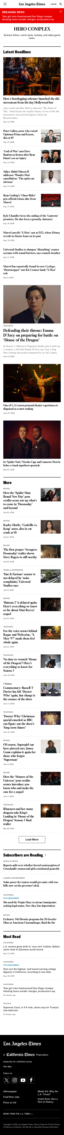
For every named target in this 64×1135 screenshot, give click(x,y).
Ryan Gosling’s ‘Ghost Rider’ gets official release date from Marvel (19, 199)
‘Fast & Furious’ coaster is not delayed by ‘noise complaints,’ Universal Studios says (19, 580)
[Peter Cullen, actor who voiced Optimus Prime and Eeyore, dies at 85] (51, 136)
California (8, 895)
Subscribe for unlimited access (17, 1062)
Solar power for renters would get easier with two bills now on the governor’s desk (30, 884)
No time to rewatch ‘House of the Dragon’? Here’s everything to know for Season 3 (20, 665)
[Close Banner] (61, 11)
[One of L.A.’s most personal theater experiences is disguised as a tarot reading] (32, 383)
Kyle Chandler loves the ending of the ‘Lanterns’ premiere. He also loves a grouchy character (30, 217)
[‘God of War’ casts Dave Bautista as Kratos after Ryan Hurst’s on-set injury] (51, 156)
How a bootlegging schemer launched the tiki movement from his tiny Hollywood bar (31, 101)
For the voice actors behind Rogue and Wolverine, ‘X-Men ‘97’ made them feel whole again (20, 637)
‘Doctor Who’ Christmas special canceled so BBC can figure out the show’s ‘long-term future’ (19, 722)
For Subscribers (11, 898)
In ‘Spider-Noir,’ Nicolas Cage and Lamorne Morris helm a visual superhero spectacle (31, 464)
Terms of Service (40, 1124)
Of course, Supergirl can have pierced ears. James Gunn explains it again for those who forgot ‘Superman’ (19, 752)
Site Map (7, 1067)
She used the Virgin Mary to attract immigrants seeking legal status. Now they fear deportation (29, 904)
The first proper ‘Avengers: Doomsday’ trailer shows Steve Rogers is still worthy (20, 553)
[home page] (32, 4)
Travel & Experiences (13, 570)
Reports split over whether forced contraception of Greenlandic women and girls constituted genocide (31, 867)
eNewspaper (10, 1091)
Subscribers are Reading (23, 855)
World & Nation (10, 861)
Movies (6, 489)
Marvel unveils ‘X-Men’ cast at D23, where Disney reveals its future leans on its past (31, 234)
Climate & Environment (14, 878)
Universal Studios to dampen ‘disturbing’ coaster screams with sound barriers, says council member (31, 251)
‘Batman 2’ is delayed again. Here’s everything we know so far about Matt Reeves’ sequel (20, 608)
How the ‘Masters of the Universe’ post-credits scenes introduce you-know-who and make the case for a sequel (18, 784)
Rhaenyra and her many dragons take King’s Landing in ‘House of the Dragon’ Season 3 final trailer (18, 816)
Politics (7, 1003)
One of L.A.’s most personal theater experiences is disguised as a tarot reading (30, 407)
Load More (32, 839)
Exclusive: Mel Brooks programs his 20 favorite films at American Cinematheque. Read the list (29, 921)
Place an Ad (9, 1103)
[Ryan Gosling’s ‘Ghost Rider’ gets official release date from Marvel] (51, 200)
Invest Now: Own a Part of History (48, 1100)
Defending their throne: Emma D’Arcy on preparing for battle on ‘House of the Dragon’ (30, 335)
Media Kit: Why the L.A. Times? (48, 1093)
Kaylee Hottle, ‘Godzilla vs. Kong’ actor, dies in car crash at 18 (20, 529)
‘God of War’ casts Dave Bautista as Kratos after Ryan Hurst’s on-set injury (19, 154)
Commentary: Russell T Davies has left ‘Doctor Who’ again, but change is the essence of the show (19, 694)
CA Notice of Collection (12, 1127)
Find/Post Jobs (11, 1097)
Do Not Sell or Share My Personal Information (40, 1127)
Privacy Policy (53, 1124)
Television (8, 326)
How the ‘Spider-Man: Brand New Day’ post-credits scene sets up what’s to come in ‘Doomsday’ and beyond (20, 500)
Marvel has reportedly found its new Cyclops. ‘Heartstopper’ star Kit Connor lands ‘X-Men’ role (29, 270)
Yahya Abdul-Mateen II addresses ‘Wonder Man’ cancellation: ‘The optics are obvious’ (18, 177)
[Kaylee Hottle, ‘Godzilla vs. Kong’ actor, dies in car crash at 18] (51, 527)
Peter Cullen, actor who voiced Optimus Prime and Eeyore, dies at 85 (20, 134)
